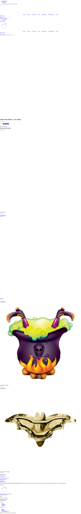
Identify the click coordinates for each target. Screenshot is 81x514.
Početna (24, 14)
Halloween (4, 126)
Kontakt (57, 14)
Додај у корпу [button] (3, 215)
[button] (40, 16)
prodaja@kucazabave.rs (3, 499)
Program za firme (44, 14)
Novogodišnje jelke (51, 14)
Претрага (1, 17)
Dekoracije (28, 14)
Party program (34, 14)
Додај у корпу (6, 123)
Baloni (39, 14)
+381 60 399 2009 (2, 500)
